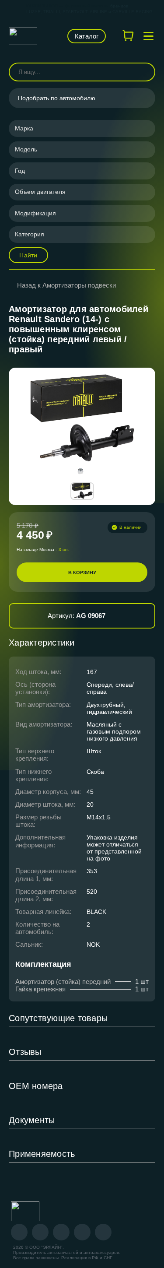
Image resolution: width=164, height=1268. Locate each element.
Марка (24, 128)
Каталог (86, 36)
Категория (29, 234)
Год (20, 170)
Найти (28, 255)
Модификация (35, 213)
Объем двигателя (40, 191)
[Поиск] (144, 72)
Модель (26, 149)
